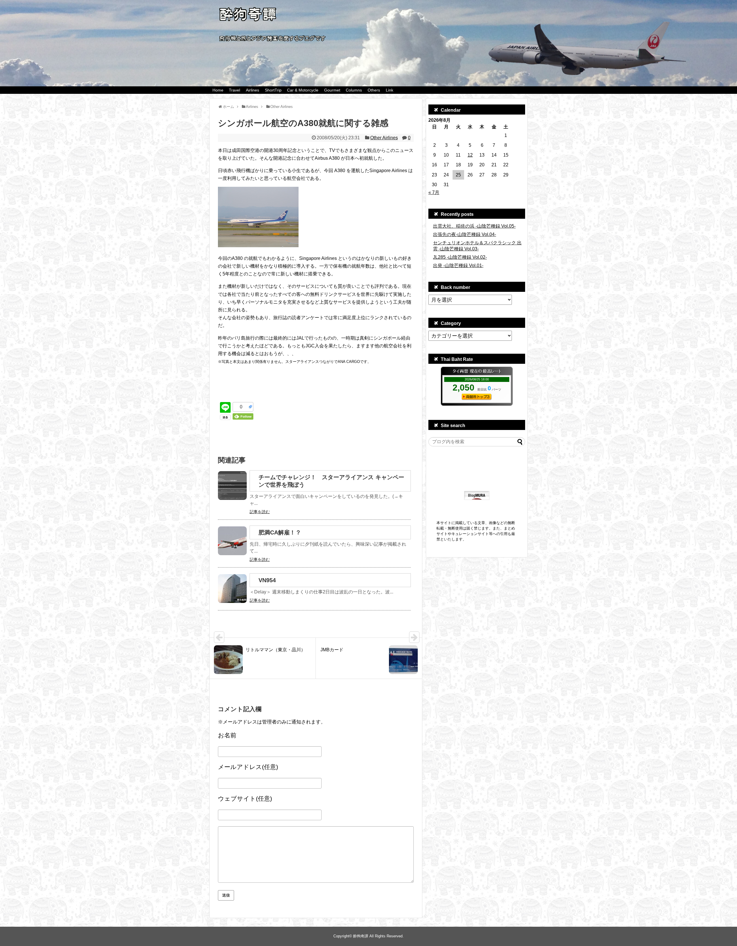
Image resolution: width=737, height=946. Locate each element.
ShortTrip (273, 90)
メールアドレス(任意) (248, 767)
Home (217, 90)
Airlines (252, 90)
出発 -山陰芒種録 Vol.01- (458, 265)
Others (374, 90)
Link (389, 90)
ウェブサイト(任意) (245, 798)
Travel (234, 90)
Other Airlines (384, 137)
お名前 (227, 735)
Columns (354, 90)
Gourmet (332, 90)
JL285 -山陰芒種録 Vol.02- (460, 257)
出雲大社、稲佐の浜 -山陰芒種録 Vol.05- (474, 226)
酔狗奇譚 (360, 936)
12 (470, 155)
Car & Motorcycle (302, 90)
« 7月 (433, 192)
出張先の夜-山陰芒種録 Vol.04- (464, 234)
